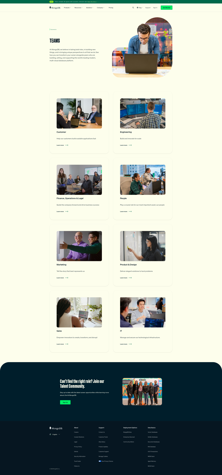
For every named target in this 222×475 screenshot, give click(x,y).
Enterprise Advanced (129, 437)
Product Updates (103, 446)
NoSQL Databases (153, 437)
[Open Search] (133, 7)
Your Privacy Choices (107, 461)
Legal (75, 442)
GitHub (76, 451)
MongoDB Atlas (127, 432)
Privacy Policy (78, 446)
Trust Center (77, 461)
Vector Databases (152, 432)
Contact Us (102, 432)
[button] (140, 7)
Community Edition (128, 442)
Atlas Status (102, 442)
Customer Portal (103, 437)
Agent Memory (152, 461)
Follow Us (76, 466)
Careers (76, 432)
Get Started (166, 7)
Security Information (79, 456)
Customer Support (104, 451)
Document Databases (154, 442)
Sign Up (65, 402)
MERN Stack (151, 456)
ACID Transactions (153, 451)
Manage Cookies (103, 456)
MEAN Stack (151, 466)
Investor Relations (79, 437)
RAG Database (152, 446)
